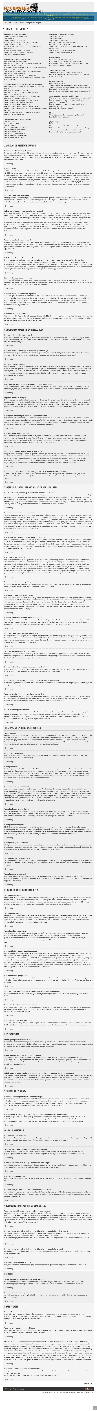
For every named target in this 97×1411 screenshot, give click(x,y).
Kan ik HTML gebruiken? (12, 123)
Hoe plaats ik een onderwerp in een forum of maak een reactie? (24, 87)
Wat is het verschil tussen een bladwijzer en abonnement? (70, 98)
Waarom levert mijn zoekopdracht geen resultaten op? (68, 85)
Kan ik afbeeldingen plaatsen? (15, 127)
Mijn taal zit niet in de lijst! (13, 69)
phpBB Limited (9, 1316)
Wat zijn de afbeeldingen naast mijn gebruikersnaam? (23, 71)
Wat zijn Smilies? (10, 125)
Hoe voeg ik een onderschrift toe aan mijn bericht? (22, 92)
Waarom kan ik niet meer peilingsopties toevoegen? (22, 96)
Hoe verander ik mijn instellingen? (16, 61)
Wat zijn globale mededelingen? (15, 129)
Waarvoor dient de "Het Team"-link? (62, 52)
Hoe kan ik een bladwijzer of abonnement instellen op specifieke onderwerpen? (68, 101)
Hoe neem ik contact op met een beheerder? (65, 132)
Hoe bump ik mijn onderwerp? (15, 114)
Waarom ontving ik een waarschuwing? (18, 104)
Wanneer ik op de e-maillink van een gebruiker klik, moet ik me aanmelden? (25, 78)
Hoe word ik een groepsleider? (60, 44)
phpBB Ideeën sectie (35, 1332)
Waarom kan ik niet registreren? (15, 40)
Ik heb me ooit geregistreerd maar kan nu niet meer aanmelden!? (22, 47)
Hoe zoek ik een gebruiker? (58, 89)
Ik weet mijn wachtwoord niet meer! (17, 50)
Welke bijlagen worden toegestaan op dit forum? (66, 115)
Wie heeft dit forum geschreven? (61, 124)
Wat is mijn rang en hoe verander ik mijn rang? (21, 75)
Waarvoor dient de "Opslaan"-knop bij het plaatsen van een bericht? (25, 109)
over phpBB (17, 1319)
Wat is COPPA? (9, 38)
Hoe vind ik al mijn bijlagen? (59, 117)
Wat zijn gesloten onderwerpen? (15, 135)
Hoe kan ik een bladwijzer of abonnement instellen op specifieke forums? (68, 105)
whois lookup (75, 1346)
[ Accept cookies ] (50, 19)
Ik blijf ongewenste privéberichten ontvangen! (65, 61)
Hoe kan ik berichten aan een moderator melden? (22, 106)
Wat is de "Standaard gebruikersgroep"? (63, 50)
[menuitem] (89, 1389)
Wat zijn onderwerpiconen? (14, 137)
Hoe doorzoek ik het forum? (59, 83)
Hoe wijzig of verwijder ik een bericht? (17, 90)
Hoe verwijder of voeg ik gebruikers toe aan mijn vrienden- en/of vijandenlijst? (70, 75)
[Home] (24, 8)
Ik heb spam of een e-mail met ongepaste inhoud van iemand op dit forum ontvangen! (68, 64)
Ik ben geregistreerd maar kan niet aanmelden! (21, 42)
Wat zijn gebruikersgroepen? (59, 40)
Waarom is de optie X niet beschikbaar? (63, 126)
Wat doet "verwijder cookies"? (14, 54)
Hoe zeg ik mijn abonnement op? (61, 108)
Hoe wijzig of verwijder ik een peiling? (17, 98)
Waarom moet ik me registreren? (16, 36)
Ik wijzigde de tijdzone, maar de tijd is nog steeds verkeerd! (25, 67)
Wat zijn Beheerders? (56, 36)
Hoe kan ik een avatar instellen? (15, 73)
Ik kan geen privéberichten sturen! (61, 59)
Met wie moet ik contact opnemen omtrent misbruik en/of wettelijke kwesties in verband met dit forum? (69, 129)
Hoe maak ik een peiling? (13, 94)
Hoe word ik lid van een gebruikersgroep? (64, 42)
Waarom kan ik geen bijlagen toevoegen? (19, 102)
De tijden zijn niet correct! (13, 65)
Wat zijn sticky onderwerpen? (14, 133)
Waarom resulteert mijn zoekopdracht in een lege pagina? (70, 87)
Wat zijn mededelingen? (13, 131)
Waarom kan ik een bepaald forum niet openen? (21, 100)
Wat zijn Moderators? (56, 38)
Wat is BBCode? (10, 121)
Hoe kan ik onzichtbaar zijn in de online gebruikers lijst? (24, 63)
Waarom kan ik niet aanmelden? (16, 44)
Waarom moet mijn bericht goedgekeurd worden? (22, 112)
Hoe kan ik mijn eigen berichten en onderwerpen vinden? (69, 91)
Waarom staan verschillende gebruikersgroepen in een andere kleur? (68, 47)
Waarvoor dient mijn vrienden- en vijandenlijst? (66, 72)
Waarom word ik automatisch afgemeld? (19, 52)
